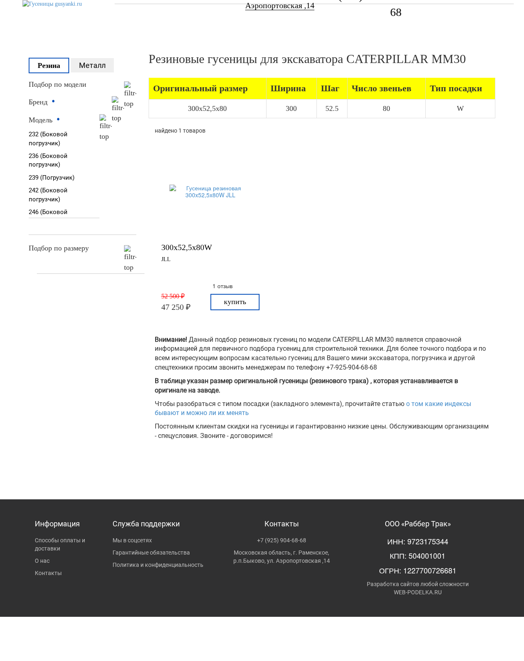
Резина (49, 65)
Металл (92, 65)
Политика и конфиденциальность (158, 565)
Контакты (48, 573)
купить (235, 302)
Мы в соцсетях (132, 540)
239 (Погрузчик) (52, 177)
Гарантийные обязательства (151, 552)
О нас (42, 560)
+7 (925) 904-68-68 (281, 540)
